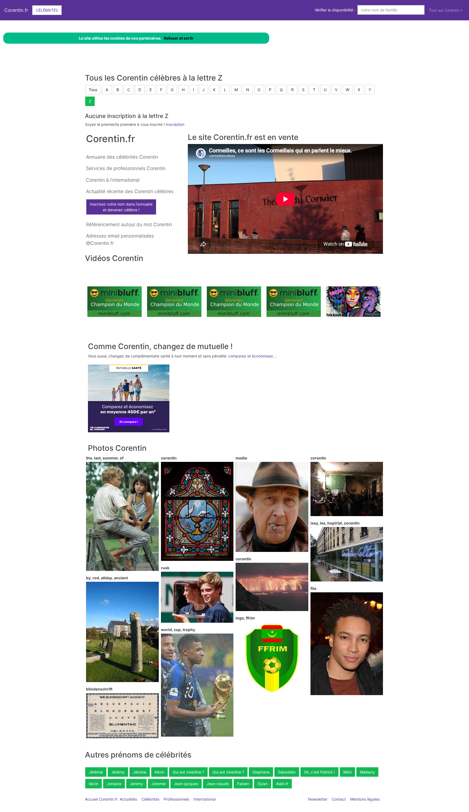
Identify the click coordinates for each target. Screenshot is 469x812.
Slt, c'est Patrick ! (319, 772)
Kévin (159, 772)
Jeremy (136, 783)
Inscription (175, 124)
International (205, 799)
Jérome (139, 772)
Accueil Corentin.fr (101, 799)
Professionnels (176, 799)
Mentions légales (365, 799)
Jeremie (158, 783)
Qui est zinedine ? (188, 772)
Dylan (263, 783)
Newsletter (317, 799)
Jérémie (96, 772)
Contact (339, 799)
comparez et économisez (250, 356)
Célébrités (47, 10)
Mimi (347, 772)
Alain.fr (282, 783)
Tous (93, 89)
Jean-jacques (186, 783)
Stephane (261, 772)
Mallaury (367, 772)
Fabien (243, 783)
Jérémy (118, 772)
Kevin (93, 783)
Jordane (114, 783)
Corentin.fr (16, 10)
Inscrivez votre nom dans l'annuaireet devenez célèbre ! (121, 207)
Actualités (128, 799)
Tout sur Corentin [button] (444, 10)
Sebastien (287, 772)
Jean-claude (218, 783)
